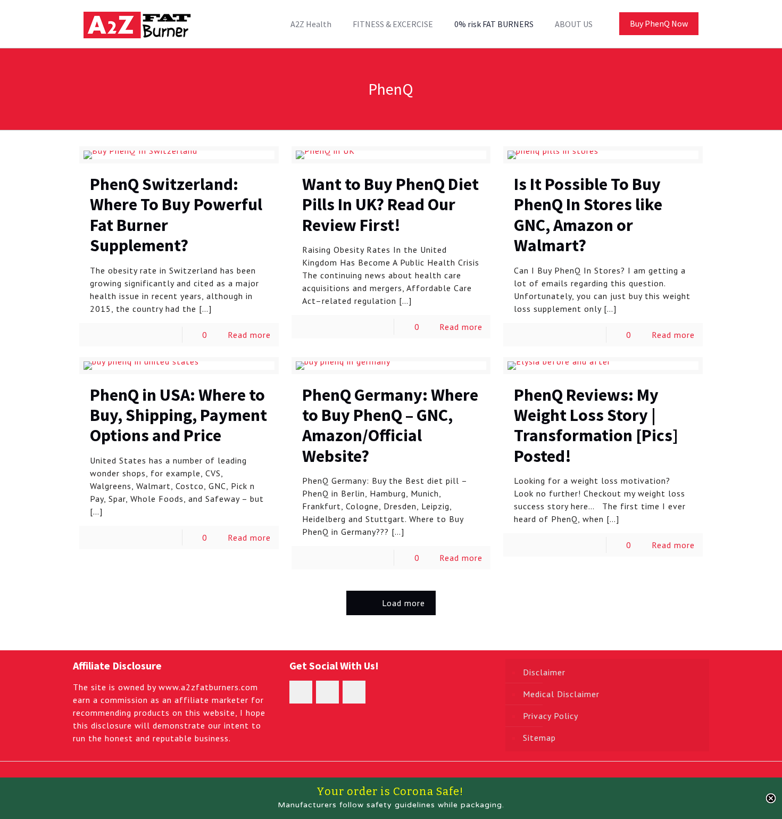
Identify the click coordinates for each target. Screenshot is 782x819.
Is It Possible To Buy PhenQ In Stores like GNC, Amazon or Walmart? (588, 214)
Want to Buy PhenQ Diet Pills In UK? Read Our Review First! (390, 204)
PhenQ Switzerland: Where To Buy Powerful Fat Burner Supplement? (176, 214)
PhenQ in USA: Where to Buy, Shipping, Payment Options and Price (178, 415)
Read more (249, 334)
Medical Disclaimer (561, 694)
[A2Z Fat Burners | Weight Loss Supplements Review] (137, 24)
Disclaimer (544, 672)
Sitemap (539, 737)
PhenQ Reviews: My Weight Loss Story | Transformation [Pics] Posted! (596, 425)
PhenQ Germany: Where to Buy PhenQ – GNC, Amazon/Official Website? (390, 425)
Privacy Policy (550, 715)
